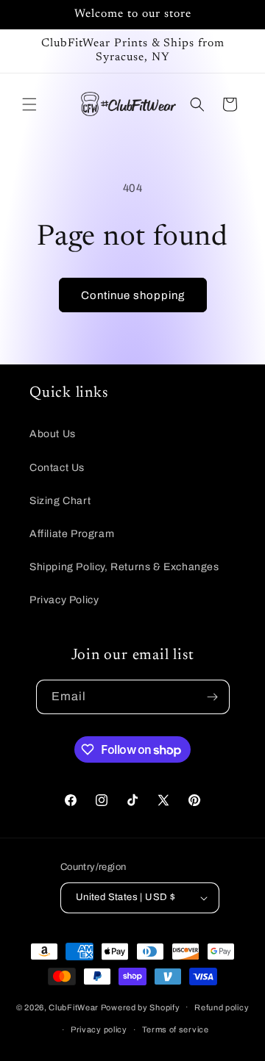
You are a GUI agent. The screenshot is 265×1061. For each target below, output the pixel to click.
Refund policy (221, 1007)
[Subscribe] (213, 697)
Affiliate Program (71, 533)
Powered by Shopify (140, 1006)
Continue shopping (133, 295)
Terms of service (175, 1029)
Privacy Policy (64, 599)
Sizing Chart (60, 500)
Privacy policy (99, 1029)
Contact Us (57, 467)
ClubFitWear (74, 1006)
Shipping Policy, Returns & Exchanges (124, 566)
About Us (52, 433)
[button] (29, 104)
